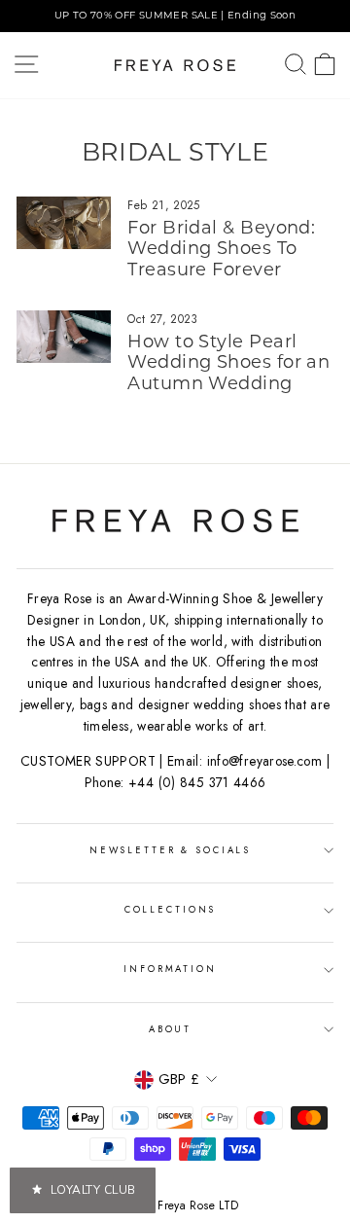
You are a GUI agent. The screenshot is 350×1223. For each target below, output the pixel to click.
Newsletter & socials (170, 850)
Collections (170, 910)
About (170, 1029)
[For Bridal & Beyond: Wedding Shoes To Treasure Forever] (64, 223)
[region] (175, 16)
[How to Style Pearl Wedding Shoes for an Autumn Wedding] (64, 337)
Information (170, 969)
